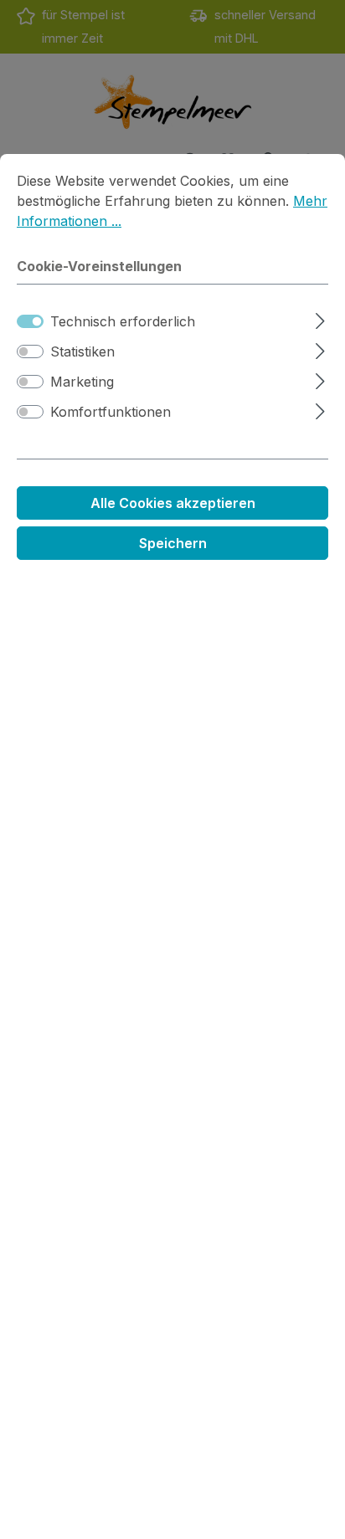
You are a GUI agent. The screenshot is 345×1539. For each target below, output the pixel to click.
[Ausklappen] (320, 318)
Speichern (173, 543)
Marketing (82, 381)
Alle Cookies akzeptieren (172, 503)
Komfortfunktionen (110, 411)
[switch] (30, 351)
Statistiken (82, 351)
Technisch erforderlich (122, 321)
